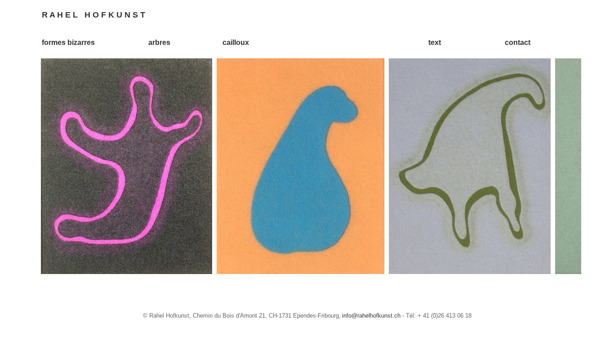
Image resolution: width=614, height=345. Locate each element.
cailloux (235, 42)
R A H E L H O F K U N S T (93, 14)
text (434, 42)
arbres (159, 42)
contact (517, 42)
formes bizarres (68, 42)
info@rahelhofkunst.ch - (374, 315)
